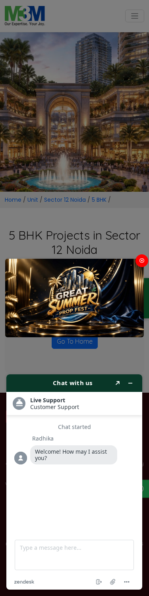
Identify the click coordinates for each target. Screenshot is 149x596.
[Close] (141, 260)
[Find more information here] (74, 482)
